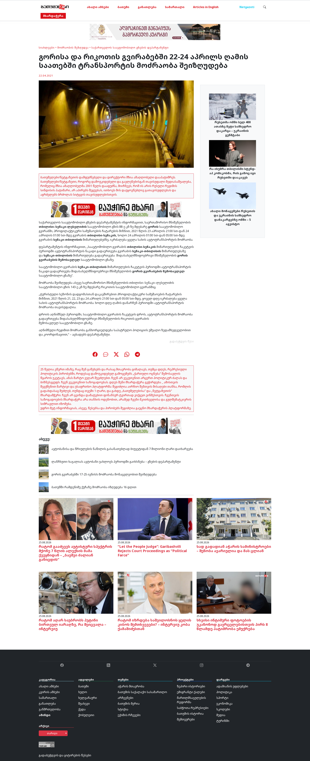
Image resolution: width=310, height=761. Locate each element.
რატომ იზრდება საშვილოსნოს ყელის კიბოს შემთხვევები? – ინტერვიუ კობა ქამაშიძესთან (154, 624)
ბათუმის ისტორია (190, 714)
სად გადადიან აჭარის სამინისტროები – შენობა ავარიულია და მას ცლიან (234, 548)
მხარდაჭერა (53, 16)
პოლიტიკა (224, 692)
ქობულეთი (86, 715)
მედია (220, 715)
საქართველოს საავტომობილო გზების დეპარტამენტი (130, 47)
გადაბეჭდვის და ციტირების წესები (65, 755)
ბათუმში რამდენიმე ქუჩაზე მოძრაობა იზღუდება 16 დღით (93, 487)
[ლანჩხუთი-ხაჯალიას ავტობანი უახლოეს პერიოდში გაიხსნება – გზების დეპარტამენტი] (44, 461)
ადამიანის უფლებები (232, 686)
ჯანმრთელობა (49, 709)
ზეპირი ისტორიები (191, 686)
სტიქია (123, 709)
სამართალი (174, 7)
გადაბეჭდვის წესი (182, 341)
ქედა (82, 709)
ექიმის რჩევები (129, 715)
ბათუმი (123, 7)
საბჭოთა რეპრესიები (192, 708)
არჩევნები (125, 698)
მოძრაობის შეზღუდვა (73, 47)
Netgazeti (246, 7)
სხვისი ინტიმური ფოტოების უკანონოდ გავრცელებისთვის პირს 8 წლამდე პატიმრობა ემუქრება (232, 624)
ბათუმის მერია (129, 704)
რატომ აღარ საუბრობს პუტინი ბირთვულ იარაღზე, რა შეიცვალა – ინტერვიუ (72, 624)
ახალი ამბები (98, 7)
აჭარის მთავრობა (131, 686)
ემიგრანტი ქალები (191, 692)
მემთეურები (186, 719)
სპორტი (222, 698)
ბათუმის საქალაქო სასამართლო (142, 692)
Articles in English (206, 7)
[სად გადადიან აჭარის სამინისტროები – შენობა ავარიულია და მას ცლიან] (234, 519)
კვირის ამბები (49, 692)
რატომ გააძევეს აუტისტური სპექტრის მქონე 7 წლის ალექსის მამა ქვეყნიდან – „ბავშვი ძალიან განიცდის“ (75, 553)
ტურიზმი (222, 721)
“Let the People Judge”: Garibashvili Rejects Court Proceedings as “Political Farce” (152, 551)
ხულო (82, 692)
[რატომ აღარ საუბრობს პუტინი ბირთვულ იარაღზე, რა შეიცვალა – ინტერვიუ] (76, 592)
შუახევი (84, 704)
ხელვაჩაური (87, 698)
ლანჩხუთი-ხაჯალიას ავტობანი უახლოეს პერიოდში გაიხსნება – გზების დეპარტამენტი (116, 462)
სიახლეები (47, 47)
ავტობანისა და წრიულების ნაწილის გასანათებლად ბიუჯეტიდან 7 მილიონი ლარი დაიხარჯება (122, 449)
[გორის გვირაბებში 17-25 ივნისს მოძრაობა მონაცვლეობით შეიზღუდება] (44, 474)
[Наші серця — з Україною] (55, 7)
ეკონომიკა (224, 704)
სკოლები (223, 709)
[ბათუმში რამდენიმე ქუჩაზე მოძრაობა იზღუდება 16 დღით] (44, 487)
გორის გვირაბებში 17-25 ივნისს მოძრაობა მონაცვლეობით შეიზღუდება (104, 474)
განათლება (147, 7)
